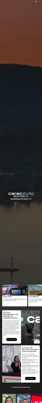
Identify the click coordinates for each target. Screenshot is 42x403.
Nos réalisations (30, 378)
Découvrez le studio (12, 339)
